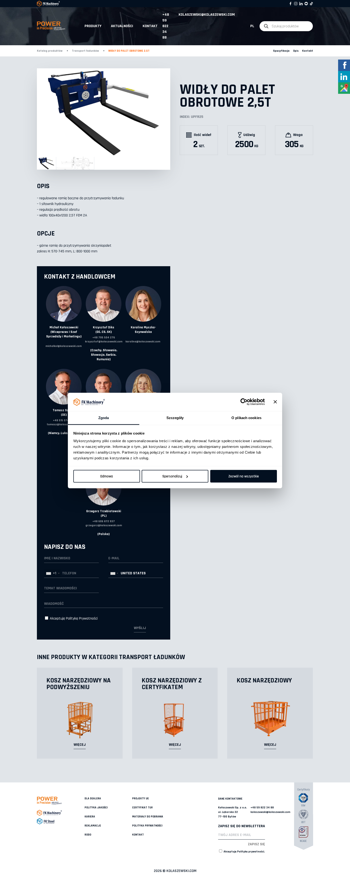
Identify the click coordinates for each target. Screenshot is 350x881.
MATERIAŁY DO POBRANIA (147, 816)
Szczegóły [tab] (175, 417)
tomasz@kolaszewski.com (64, 424)
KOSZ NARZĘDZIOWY (264, 680)
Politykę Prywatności (82, 618)
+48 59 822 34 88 (165, 26)
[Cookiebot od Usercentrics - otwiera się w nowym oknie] (244, 401)
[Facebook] (290, 3)
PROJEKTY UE (140, 798)
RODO (88, 834)
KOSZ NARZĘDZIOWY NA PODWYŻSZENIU (78, 683)
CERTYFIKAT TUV (142, 807)
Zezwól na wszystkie (243, 476)
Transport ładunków (85, 51)
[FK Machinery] (61, 813)
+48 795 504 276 (103, 337)
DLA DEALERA (93, 798)
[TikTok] (311, 3)
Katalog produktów (49, 51)
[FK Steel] (61, 821)
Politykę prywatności (250, 851)
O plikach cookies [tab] (246, 417)
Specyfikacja (281, 51)
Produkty (93, 26)
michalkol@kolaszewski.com (63, 346)
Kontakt (307, 51)
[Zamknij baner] (275, 402)
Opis (296, 51)
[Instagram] (295, 3)
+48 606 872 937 (103, 521)
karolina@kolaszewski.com (142, 341)
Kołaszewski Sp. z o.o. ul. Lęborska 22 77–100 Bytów (232, 812)
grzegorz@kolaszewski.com (103, 525)
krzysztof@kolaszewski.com (103, 341)
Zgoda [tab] (103, 417)
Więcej (80, 744)
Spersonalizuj (172, 476)
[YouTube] (306, 3)
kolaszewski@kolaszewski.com (207, 14)
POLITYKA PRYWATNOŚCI (147, 825)
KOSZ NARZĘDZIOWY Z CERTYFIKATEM (172, 683)
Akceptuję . (244, 851)
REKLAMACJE (93, 825)
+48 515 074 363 (64, 420)
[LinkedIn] (301, 3)
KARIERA (90, 816)
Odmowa (106, 476)
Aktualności (122, 26)
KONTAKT (150, 26)
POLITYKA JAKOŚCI (96, 807)
